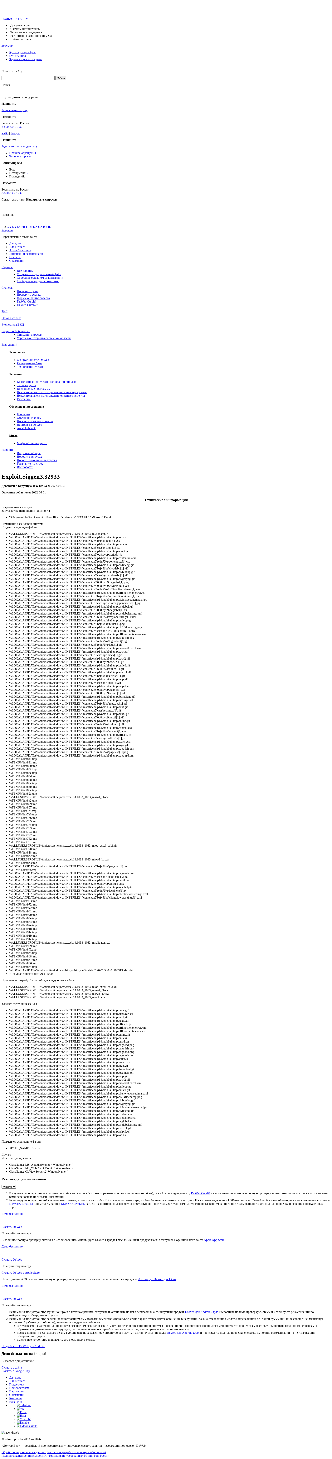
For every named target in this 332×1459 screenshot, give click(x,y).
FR (23, 226)
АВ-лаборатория (20, 250)
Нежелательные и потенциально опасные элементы (51, 395)
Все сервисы (25, 270)
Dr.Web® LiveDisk (21, 1203)
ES (19, 226)
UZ (40, 226)
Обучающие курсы (29, 417)
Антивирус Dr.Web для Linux (157, 1279)
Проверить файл (27, 291)
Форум (15, 133)
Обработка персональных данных (24, 1452)
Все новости (25, 467)
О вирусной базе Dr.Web (33, 359)
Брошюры (23, 414)
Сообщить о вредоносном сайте (38, 281)
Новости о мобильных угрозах (37, 460)
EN (14, 226)
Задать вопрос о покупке (25, 59)
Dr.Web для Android (201, 1312)
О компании (17, 260)
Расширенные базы (29, 363)
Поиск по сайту (12, 71)
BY (45, 226)
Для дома (15, 243)
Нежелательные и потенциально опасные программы (52, 392)
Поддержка (16, 1384)
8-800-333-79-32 (12, 126)
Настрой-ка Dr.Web (29, 424)
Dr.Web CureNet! (27, 305)
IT (28, 226)
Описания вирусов (29, 334)
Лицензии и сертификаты (26, 253)
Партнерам (16, 1391)
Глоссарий (24, 399)
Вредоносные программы (34, 388)
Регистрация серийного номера (31, 35)
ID (49, 226)
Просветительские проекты (35, 421)
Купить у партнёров (22, 52)
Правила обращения (22, 153)
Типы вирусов (26, 385)
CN (9, 226)
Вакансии (15, 1401)
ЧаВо (5, 133)
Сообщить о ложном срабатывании (40, 277)
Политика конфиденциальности (23, 1455)
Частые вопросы (20, 156)
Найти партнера (21, 39)
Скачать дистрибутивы (25, 28)
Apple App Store (214, 1240)
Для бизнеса (17, 246)
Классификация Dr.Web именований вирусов (46, 381)
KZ (35, 226)
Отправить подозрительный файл (39, 274)
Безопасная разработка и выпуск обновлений (76, 1452)
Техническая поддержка (26, 32)
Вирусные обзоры (29, 453)
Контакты (15, 1398)
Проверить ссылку (29, 294)
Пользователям (19, 1388)
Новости (15, 257)
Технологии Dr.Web (30, 366)
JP (31, 226)
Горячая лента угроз (30, 463)
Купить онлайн (19, 55)
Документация (20, 25)
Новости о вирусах (29, 456)
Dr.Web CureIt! (26, 301)
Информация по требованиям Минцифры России (76, 1455)
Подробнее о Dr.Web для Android (23, 1346)
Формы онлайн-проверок (33, 298)
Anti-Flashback (26, 428)
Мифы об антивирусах (32, 443)
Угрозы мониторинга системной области (44, 338)
